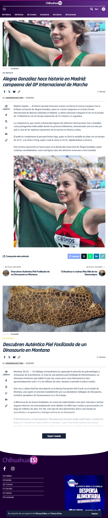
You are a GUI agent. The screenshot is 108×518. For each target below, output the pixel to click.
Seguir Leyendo (54, 436)
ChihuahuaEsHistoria (14, 97)
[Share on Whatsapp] (6, 127)
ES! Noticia (8, 73)
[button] (95, 513)
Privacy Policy (41, 513)
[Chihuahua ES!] (54, 3)
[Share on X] (9, 92)
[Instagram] (12, 469)
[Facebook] (4, 469)
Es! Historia (8, 338)
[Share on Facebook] (4, 92)
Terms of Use (56, 513)
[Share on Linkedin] (6, 134)
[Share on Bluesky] (14, 92)
